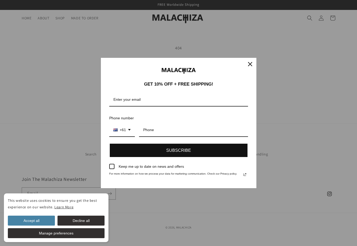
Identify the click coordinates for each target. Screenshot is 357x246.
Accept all (31, 221)
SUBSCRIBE (178, 150)
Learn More (63, 207)
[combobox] (122, 130)
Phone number (121, 118)
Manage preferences (56, 233)
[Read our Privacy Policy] (245, 174)
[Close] (250, 64)
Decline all (81, 221)
